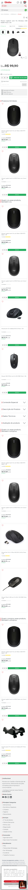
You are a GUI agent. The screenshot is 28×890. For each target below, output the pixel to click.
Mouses (19, 14)
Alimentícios (7, 805)
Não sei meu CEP (23, 81)
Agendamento (7, 837)
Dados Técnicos (7, 92)
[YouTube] (3, 797)
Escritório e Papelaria (9, 807)
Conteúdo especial (8, 94)
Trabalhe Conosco (9, 855)
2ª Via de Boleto (8, 820)
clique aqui (14, 865)
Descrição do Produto (8, 90)
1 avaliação (18, 28)
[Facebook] (6, 797)
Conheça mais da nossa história (12, 791)
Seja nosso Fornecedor (10, 840)
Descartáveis (7, 814)
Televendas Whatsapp (10, 848)
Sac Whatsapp (7, 850)
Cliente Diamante (8, 822)
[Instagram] (8, 797)
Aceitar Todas (14, 881)
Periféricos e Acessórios (14, 14)
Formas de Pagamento (7, 74)
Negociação (7, 827)
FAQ (4, 845)
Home (2, 14)
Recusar (14, 884)
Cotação (5, 829)
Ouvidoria (6, 852)
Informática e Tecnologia (7, 14)
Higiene (5, 812)
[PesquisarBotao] (26, 6)
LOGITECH (25, 26)
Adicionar (17, 147)
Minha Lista (6, 824)
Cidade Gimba (7, 831)
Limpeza (6, 809)
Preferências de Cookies (14, 886)
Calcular (24, 84)
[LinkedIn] (11, 797)
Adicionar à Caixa (18, 77)
